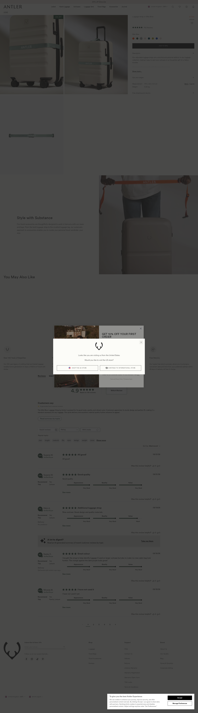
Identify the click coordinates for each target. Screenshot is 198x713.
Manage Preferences (180, 703)
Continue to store (121, 368)
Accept (179, 698)
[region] (150, 701)
